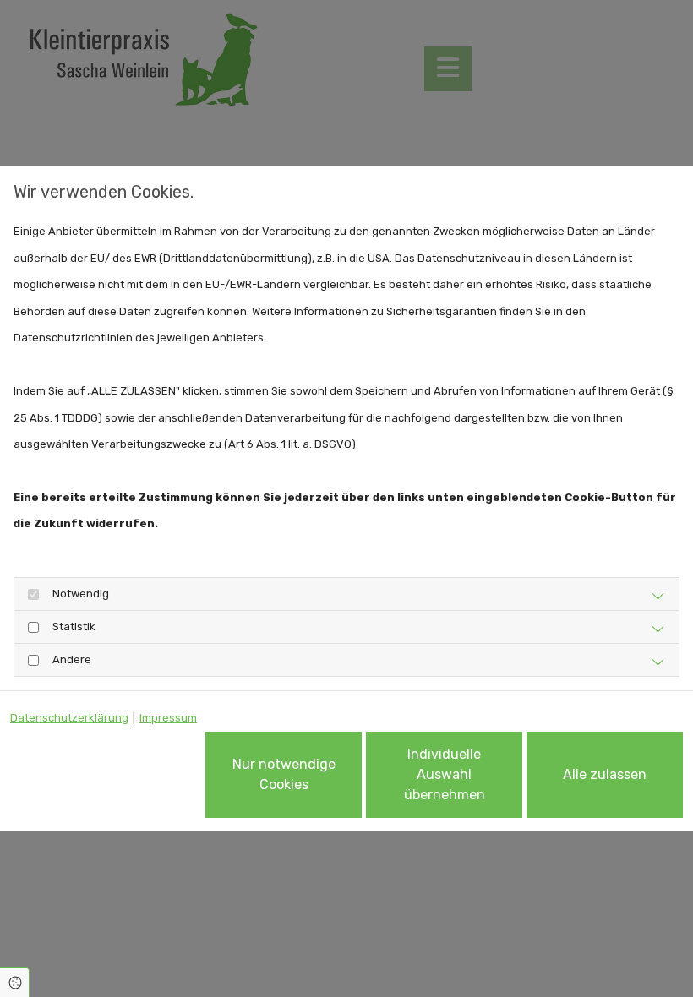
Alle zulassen (605, 774)
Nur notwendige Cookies (284, 774)
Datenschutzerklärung (69, 717)
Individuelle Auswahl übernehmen (444, 774)
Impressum (168, 717)
